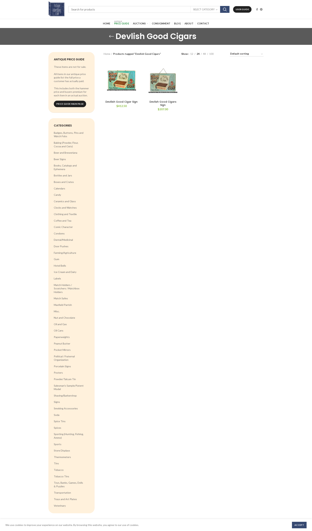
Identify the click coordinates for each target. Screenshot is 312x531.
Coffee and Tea (62, 220)
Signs (57, 401)
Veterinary (60, 505)
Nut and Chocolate (64, 317)
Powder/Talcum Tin (65, 379)
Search (224, 9)
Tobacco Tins (61, 476)
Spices (57, 427)
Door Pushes (61, 246)
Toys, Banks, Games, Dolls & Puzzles (68, 484)
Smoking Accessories (66, 408)
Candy (57, 194)
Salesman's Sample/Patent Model (69, 387)
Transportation (62, 492)
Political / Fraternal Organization (64, 358)
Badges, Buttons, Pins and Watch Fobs (68, 134)
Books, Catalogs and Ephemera (65, 167)
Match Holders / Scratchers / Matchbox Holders (66, 288)
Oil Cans (58, 330)
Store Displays (62, 450)
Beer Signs (60, 159)
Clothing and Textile (65, 214)
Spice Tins (60, 421)
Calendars (59, 188)
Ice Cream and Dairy (65, 271)
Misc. (57, 311)
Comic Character (63, 226)
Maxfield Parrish (63, 304)
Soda (56, 414)
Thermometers (62, 457)
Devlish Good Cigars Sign (163, 103)
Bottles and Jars (63, 175)
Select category (203, 9)
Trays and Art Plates (65, 499)
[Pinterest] (261, 9)
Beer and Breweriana (65, 152)
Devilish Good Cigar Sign (121, 101)
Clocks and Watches (65, 207)
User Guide (242, 9)
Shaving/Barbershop (65, 395)
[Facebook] (257, 9)
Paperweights (62, 337)
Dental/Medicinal (63, 239)
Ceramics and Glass (65, 201)
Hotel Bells (60, 265)
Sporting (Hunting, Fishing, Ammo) (69, 435)
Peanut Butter (62, 343)
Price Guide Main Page (70, 103)
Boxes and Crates (64, 181)
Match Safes (61, 298)
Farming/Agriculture (65, 252)
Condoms (59, 233)
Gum (56, 259)
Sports (57, 444)
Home (107, 53)
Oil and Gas (60, 324)
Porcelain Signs (62, 366)
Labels (57, 278)
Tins (56, 463)
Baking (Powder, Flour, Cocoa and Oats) (66, 144)
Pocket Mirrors (62, 349)
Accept (299, 525)
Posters (58, 372)
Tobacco (59, 469)
